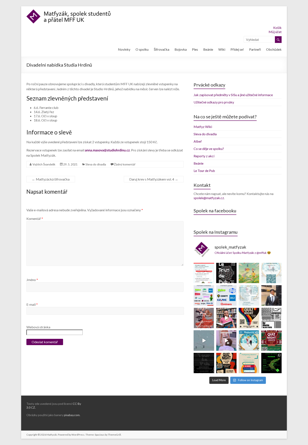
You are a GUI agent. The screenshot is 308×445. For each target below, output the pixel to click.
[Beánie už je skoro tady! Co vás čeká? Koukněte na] (271, 363)
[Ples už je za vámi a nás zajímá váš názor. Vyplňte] (271, 273)
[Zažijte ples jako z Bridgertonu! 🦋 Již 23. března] (226, 318)
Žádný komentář (124, 164)
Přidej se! (237, 49)
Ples (195, 49)
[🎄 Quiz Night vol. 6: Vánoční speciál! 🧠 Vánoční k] (271, 340)
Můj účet (275, 32)
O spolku (142, 49)
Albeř (198, 141)
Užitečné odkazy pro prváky (214, 102)
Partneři (255, 49)
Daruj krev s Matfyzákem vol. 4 (153, 179)
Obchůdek (274, 49)
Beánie (208, 49)
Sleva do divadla (95, 164)
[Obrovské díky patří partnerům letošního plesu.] (226, 295)
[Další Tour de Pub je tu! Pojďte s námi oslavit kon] (271, 318)
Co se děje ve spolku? (209, 149)
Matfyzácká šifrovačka (51, 179)
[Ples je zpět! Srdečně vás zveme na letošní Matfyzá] (249, 340)
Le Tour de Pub (204, 171)
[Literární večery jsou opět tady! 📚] (249, 363)
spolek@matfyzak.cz (209, 198)
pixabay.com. (72, 415)
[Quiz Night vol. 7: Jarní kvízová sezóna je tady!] (249, 318)
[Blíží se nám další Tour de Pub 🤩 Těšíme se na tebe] (204, 363)
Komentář (34, 219)
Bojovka (181, 49)
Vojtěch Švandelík (43, 164)
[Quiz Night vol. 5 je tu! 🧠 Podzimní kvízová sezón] (226, 363)
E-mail (32, 304)
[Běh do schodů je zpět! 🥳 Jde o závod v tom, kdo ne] (249, 273)
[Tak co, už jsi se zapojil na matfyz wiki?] (204, 273)
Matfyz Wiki (203, 127)
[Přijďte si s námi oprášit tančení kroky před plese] (204, 318)
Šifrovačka (161, 49)
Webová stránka (38, 327)
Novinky (124, 49)
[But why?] (204, 340)
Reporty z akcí (204, 156)
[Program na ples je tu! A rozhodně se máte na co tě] (249, 295)
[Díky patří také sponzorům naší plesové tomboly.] (204, 295)
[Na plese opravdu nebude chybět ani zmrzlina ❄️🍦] (271, 295)
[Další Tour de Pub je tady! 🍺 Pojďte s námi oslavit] (226, 273)
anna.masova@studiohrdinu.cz (107, 150)
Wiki (221, 49)
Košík (277, 28)
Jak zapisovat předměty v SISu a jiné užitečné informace (233, 95)
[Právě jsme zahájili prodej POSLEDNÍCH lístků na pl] (226, 340)
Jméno (32, 280)
